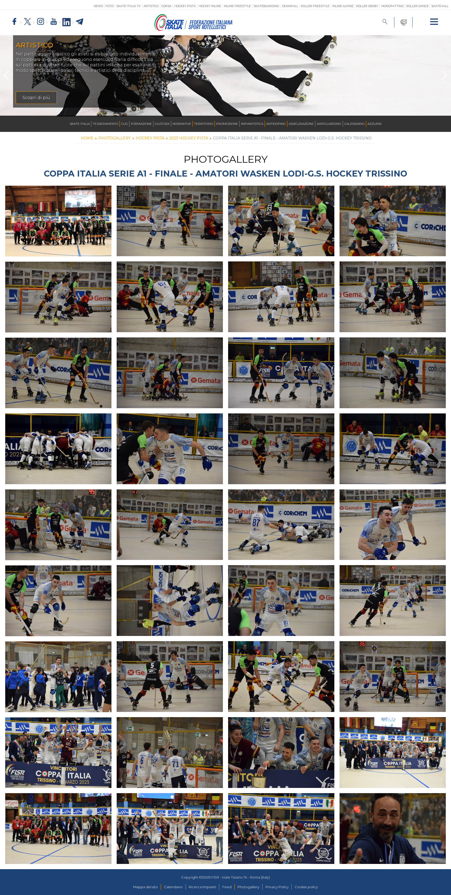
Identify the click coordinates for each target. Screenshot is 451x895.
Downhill (290, 6)
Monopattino (392, 6)
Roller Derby (367, 6)
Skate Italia (80, 124)
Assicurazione (301, 124)
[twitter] (27, 22)
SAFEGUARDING (329, 124)
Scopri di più (369, 97)
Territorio (203, 124)
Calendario (354, 124)
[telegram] (79, 22)
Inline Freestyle (237, 6)
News (98, 6)
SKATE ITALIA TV (128, 6)
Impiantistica (252, 124)
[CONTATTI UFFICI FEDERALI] (403, 22)
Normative (182, 124)
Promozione (227, 124)
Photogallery (248, 887)
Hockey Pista (185, 6)
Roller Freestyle (315, 6)
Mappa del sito (145, 887)
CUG (124, 124)
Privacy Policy (277, 887)
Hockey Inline (210, 6)
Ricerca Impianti (202, 887)
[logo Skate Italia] (193, 30)
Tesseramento (105, 124)
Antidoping (276, 124)
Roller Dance (417, 6)
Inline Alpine (342, 6)
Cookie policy (306, 887)
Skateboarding (266, 6)
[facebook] (14, 22)
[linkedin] (66, 22)
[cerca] (385, 22)
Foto (110, 6)
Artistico (151, 6)
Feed (227, 887)
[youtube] (53, 22)
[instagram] (40, 22)
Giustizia (162, 124)
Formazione (141, 124)
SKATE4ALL (439, 6)
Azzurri (374, 124)
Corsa (166, 6)
